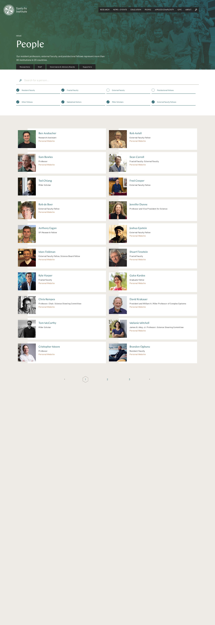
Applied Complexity (164, 10)
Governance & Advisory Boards (62, 67)
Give (180, 10)
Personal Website (47, 141)
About (188, 10)
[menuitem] (25, 67)
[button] (104, 10)
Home (19, 36)
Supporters (87, 67)
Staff (40, 67)
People (148, 10)
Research (105, 10)
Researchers (25, 67)
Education (136, 10)
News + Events (120, 10)
